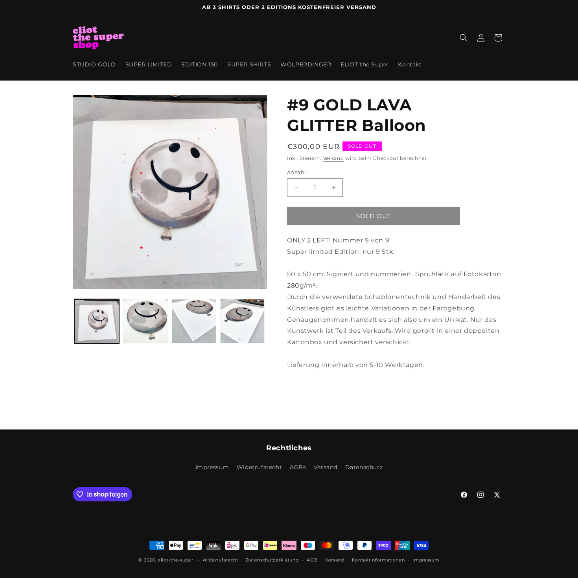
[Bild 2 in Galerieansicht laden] (145, 321)
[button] (463, 37)
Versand (333, 158)
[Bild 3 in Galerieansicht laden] (194, 321)
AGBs (298, 467)
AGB (312, 559)
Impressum (212, 467)
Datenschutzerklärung (272, 559)
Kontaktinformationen (378, 559)
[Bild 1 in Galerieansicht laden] (97, 321)
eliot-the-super (175, 560)
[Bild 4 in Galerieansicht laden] (242, 321)
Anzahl (296, 172)
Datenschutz (364, 467)
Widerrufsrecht (259, 467)
